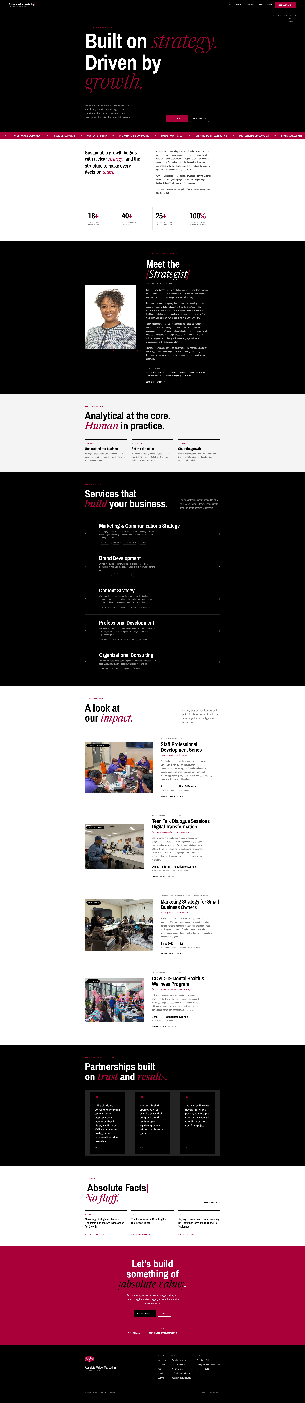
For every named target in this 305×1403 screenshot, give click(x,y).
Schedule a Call (286, 5)
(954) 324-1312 (203, 1368)
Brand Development (178, 1364)
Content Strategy (177, 1368)
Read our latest (212, 1202)
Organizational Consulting (181, 1377)
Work (260, 5)
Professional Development (181, 1373)
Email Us (164, 1313)
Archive (161, 1377)
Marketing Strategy (178, 1360)
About (230, 5)
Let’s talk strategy (155, 382)
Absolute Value (22, 5)
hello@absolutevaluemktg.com (208, 1364)
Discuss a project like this (173, 796)
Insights (268, 5)
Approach (240, 5)
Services (250, 5)
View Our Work (199, 118)
